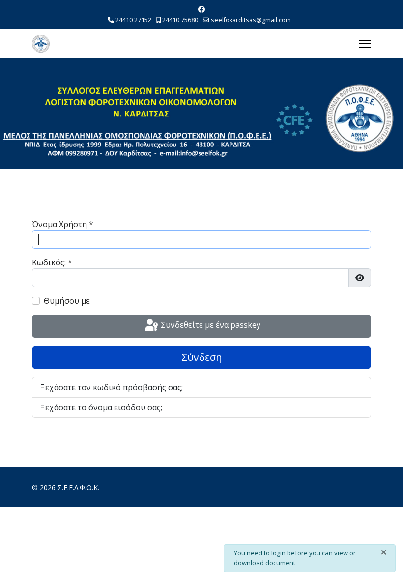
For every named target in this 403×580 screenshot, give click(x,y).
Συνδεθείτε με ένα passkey (209, 325)
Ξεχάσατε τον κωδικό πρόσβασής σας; (111, 387)
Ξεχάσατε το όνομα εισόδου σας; (101, 407)
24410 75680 (180, 20)
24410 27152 (133, 20)
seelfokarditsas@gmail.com (251, 20)
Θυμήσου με (67, 300)
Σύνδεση (201, 357)
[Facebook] (201, 9)
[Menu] (365, 43)
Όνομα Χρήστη (62, 224)
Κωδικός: (52, 262)
